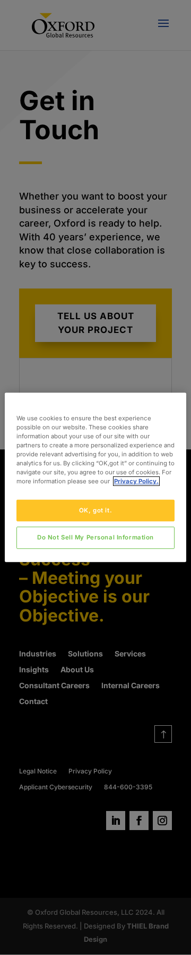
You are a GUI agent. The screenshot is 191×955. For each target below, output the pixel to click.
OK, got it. (95, 509)
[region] (95, 477)
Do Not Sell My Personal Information (95, 537)
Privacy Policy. (136, 481)
